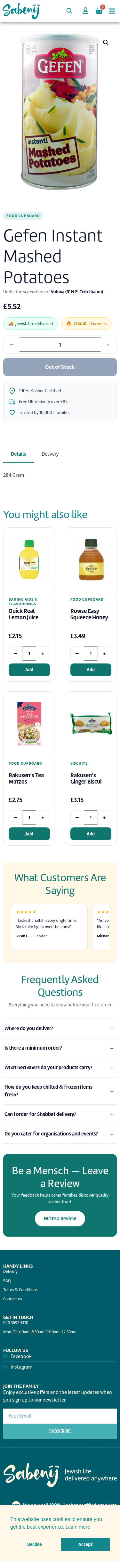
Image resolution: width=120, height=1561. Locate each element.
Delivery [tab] (50, 454)
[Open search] (69, 11)
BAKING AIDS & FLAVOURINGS (23, 601)
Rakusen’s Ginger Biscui (85, 778)
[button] (106, 42)
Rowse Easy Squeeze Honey (89, 614)
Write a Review (60, 1218)
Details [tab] (18, 454)
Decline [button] (34, 1544)
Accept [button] (85, 1544)
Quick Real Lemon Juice (23, 614)
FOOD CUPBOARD (23, 215)
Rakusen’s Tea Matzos (26, 778)
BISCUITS (79, 763)
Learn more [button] (78, 1527)
